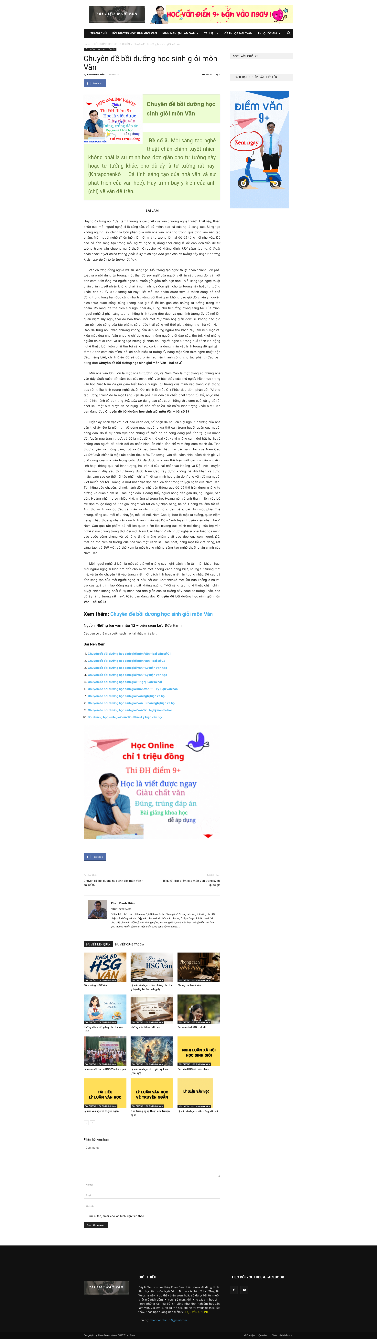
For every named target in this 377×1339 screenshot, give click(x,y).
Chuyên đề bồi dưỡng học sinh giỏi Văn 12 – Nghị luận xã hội (130, 710)
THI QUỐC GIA (267, 33)
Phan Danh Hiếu (95, 74)
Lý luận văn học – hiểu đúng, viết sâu (198, 1111)
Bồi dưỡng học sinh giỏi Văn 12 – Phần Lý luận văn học (125, 717)
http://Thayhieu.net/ (121, 908)
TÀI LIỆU (210, 33)
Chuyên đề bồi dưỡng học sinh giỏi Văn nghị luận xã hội (126, 696)
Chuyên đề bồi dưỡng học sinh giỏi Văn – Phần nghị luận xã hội (131, 703)
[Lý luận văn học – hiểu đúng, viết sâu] (199, 1093)
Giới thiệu (249, 1335)
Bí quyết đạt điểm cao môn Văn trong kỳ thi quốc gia (191, 883)
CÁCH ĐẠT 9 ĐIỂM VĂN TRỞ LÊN (255, 77)
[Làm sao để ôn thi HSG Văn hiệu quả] (105, 1051)
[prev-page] (86, 1122)
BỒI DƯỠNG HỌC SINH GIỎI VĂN (134, 33)
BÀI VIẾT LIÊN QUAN (98, 944)
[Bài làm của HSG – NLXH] (199, 1009)
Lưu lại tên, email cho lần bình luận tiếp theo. (116, 1216)
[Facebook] (234, 1290)
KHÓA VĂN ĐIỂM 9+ (245, 55)
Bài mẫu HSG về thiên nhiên (193, 1069)
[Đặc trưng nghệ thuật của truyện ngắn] (152, 1093)
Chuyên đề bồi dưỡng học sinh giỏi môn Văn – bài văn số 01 (129, 653)
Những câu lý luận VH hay (145, 1027)
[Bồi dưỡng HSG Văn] (105, 967)
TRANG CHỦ (99, 33)
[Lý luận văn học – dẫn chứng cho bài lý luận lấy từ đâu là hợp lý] (152, 967)
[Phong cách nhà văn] (199, 967)
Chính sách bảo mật (282, 1335)
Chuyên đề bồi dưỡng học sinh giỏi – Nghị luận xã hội (125, 682)
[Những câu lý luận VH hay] (152, 1009)
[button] (288, 33)
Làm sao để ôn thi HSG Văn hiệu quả (105, 1069)
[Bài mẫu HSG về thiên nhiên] (199, 1051)
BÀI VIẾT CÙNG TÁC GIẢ (129, 944)
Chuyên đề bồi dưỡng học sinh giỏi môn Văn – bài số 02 (126, 661)
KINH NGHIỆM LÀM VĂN (178, 33)
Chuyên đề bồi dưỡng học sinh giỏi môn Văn (161, 614)
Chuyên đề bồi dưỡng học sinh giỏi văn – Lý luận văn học (127, 668)
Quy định (263, 1335)
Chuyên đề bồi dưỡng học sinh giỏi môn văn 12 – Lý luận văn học (133, 689)
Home (87, 44)
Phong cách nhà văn (189, 985)
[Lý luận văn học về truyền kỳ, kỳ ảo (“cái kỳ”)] (152, 1051)
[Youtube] (244, 1290)
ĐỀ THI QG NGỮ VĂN (238, 33)
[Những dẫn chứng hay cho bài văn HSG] (105, 1009)
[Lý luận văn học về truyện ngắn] (105, 1093)
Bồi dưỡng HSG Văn (95, 985)
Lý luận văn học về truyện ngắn (101, 1111)
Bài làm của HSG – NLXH (192, 1027)
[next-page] (92, 1122)
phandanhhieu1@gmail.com (168, 1320)
